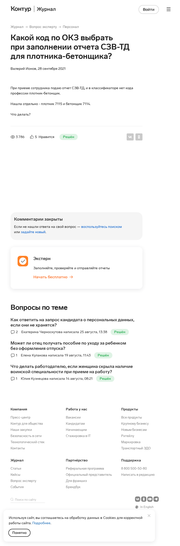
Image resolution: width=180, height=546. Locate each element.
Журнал (17, 27)
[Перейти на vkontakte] (137, 499)
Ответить (40, 209)
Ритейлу (127, 436)
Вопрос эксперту (43, 27)
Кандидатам (75, 424)
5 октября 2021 (78, 164)
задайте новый (33, 232)
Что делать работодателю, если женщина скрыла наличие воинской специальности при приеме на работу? (72, 369)
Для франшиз (76, 481)
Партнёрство (77, 460)
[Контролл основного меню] (168, 9)
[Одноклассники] (138, 136)
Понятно (19, 533)
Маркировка (130, 442)
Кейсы (15, 475)
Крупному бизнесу (135, 424)
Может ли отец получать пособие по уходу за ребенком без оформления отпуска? (68, 345)
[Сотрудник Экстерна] (20, 171)
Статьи (16, 468)
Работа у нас (76, 409)
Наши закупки (21, 430)
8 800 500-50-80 (134, 468)
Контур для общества (27, 424)
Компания (19, 409)
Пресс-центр (21, 417)
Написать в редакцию (138, 475)
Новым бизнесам (134, 430)
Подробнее (41, 523)
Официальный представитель (89, 475)
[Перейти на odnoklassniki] (143, 499)
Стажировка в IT (78, 436)
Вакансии (73, 417)
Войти (149, 9)
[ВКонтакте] (130, 136)
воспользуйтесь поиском (101, 227)
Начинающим (76, 430)
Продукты (129, 409)
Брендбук (73, 487)
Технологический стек (28, 442)
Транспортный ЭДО (136, 448)
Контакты (18, 448)
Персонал (71, 27)
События (17, 487)
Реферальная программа (85, 468)
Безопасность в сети (26, 436)
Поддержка (131, 460)
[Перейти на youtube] (150, 499)
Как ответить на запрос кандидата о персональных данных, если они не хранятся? (72, 322)
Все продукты (131, 417)
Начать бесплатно (53, 277)
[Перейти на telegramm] (156, 499)
